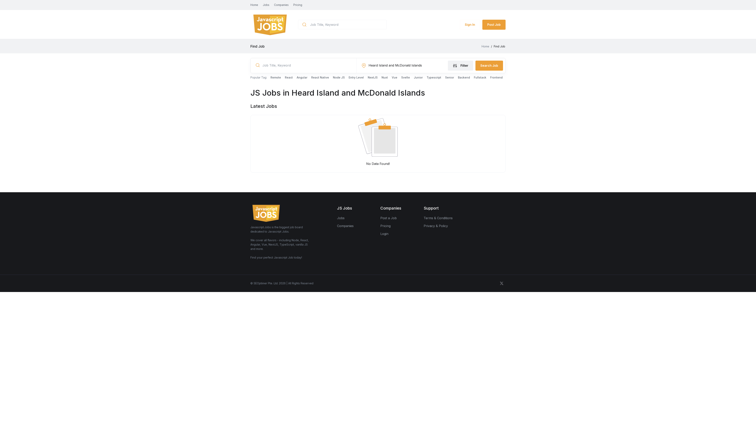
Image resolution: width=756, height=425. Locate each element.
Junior (418, 77)
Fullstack (480, 77)
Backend (464, 77)
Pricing (297, 4)
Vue (394, 77)
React (289, 77)
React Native (320, 77)
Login (384, 234)
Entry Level (356, 77)
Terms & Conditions (438, 218)
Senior (449, 77)
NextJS (373, 77)
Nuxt (385, 77)
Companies (281, 4)
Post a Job (388, 218)
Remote (276, 77)
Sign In (470, 25)
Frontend (496, 77)
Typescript (434, 77)
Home (254, 4)
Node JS (339, 77)
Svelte (405, 77)
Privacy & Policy (436, 226)
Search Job (489, 65)
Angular (302, 77)
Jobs (266, 4)
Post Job (494, 25)
